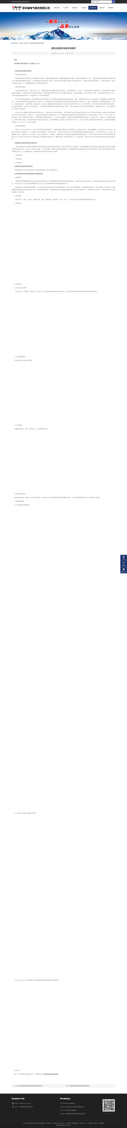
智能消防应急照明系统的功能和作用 (80, 1086)
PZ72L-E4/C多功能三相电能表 (68, 1110)
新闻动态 (75, 7)
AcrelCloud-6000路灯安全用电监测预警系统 (72, 1106)
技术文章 (93, 7)
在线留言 (102, 7)
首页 (21, 43)
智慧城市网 (75, 1123)
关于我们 (66, 7)
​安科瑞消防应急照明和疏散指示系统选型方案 (30, 1086)
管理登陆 (101, 1123)
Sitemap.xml (82, 1123)
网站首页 (57, 7)
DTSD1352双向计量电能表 (67, 1103)
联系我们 (111, 7)
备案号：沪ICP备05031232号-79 (56, 1123)
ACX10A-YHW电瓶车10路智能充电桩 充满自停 (72, 1113)
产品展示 (84, 7)
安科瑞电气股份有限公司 (23, 1)
